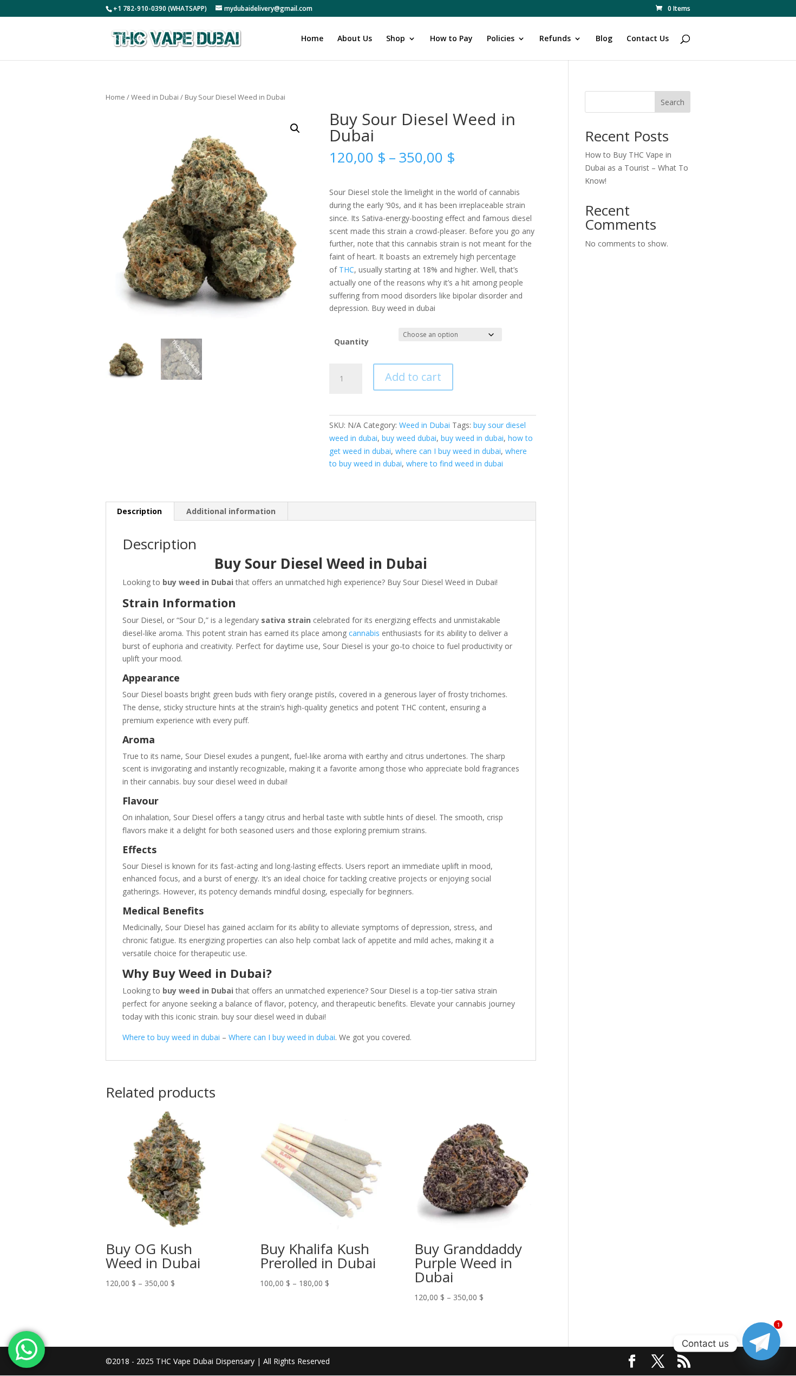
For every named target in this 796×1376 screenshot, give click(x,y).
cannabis (364, 633)
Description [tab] (139, 511)
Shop (395, 39)
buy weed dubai (409, 438)
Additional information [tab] (231, 511)
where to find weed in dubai (454, 463)
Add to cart (413, 376)
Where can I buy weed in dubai (282, 1037)
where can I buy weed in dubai (448, 451)
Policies (500, 39)
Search (672, 102)
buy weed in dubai (472, 438)
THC (346, 269)
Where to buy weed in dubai (171, 1037)
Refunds (555, 39)
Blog (604, 39)
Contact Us (648, 39)
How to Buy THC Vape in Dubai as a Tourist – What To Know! (636, 168)
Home (312, 39)
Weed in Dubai (155, 97)
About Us (354, 39)
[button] (295, 128)
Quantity (351, 341)
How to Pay (451, 39)
